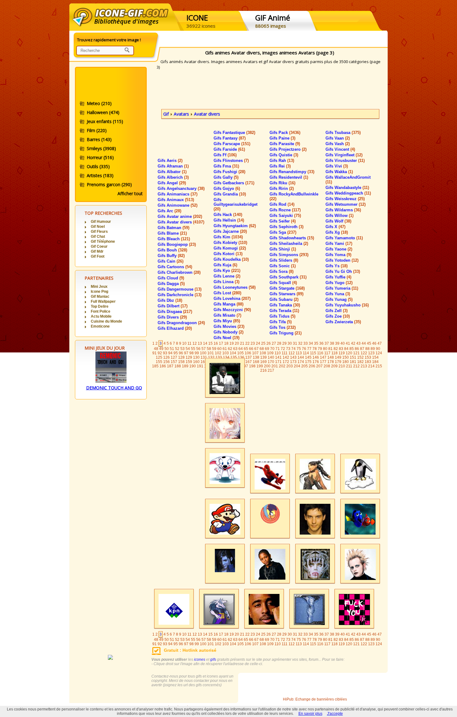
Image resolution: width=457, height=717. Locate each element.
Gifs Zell (336, 310)
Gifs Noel (226, 337)
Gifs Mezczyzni (232, 309)
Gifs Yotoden (341, 260)
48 (156, 349)
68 (262, 349)
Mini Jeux (99, 286)
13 (200, 343)
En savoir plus (310, 713)
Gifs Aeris (170, 160)
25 (263, 343)
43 (358, 343)
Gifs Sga (283, 232)
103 (225, 353)
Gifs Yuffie (338, 277)
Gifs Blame (172, 233)
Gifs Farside (229, 149)
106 (248, 353)
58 (209, 349)
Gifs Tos (283, 327)
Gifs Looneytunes (235, 287)
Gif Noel (98, 226)
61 (225, 349)
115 (313, 353)
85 (351, 349)
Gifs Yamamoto (344, 238)
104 (233, 353)
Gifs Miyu (227, 321)
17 (221, 343)
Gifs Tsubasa (343, 132)
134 (226, 357)
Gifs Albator (172, 171)
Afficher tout (130, 193)
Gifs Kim (228, 237)
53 (182, 349)
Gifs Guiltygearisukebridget (235, 204)
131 (204, 357)
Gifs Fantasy (230, 138)
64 (240, 349)
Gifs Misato (227, 315)
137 (248, 357)
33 (305, 343)
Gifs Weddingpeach (348, 193)
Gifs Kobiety (230, 242)
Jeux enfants (105, 121)
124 (379, 353)
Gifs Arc (169, 211)
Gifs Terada (284, 310)
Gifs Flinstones (231, 160)
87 (362, 349)
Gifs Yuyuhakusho (347, 305)
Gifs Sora (281, 271)
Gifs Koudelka (231, 259)
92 (160, 353)
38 (332, 343)
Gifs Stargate (287, 288)
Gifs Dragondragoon (181, 322)
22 (247, 343)
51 (172, 349)
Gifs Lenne (227, 276)
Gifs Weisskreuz (345, 198)
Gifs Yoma (338, 254)
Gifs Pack (285, 132)
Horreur (100, 157)
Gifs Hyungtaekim (235, 225)
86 (357, 349)
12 (194, 343)
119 (342, 353)
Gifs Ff (225, 155)
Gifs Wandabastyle (347, 187)
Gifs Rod (282, 204)
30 (290, 343)
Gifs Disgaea (175, 311)
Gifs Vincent (340, 149)
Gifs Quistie (284, 155)
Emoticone (100, 326)
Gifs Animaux (176, 199)
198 (252, 366)
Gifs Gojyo (227, 188)
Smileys (101, 148)
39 (337, 343)
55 (193, 349)
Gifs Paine (282, 138)
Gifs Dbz (170, 300)
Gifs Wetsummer (345, 204)
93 (165, 353)
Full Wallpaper (103, 301)
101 (210, 353)
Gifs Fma (226, 166)
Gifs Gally (226, 177)
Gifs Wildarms (343, 210)
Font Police (100, 311)
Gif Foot (97, 256)
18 (226, 343)
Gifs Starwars (286, 294)
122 (364, 353)
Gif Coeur (99, 246)
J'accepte (335, 713)
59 (214, 349)
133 (218, 357)
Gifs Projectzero (288, 149)
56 (198, 349)
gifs (213, 659)
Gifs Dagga (171, 283)
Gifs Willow (339, 215)
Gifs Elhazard (175, 328)
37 (327, 343)
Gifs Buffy (171, 255)
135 (233, 357)
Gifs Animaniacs (177, 194)
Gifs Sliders (284, 260)
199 (259, 366)
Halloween (103, 112)
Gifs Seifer (283, 221)
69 (267, 349)
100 (203, 353)
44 (364, 343)
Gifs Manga (228, 304)
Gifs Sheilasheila (289, 243)
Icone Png (99, 291)
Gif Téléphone (103, 241)
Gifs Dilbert (172, 306)
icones (199, 659)
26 (268, 343)
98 (191, 353)
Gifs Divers (172, 317)
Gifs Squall (283, 282)
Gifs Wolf (338, 221)
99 (197, 353)
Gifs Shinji (283, 249)
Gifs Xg (336, 232)
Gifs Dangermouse (179, 289)
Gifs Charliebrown (179, 272)
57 (203, 349)
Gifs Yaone (338, 249)
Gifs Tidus (282, 316)
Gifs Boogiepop (177, 244)
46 (374, 343)
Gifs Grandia (230, 194)
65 (246, 349)
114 (306, 353)
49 (161, 349)
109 (270, 353)
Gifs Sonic (283, 266)
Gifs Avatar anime (180, 216)
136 (241, 357)
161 (204, 362)
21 (242, 343)
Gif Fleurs (99, 231)
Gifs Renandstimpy (292, 171)
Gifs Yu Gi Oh (342, 271)
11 (189, 343)
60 (219, 349)
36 (321, 343)
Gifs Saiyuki (285, 215)
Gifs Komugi (230, 248)
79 (320, 349)
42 (353, 343)
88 (367, 349)
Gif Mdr (97, 251)
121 (356, 353)
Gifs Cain (170, 261)
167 (248, 362)
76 (304, 349)
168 (256, 362)
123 (371, 353)
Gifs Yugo (339, 282)
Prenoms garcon (109, 184)
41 (348, 343)
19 (231, 343)
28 (279, 343)
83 (341, 349)
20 (237, 343)
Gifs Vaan (337, 138)
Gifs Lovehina (232, 298)
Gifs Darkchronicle (179, 294)
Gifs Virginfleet (343, 155)
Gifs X (335, 226)
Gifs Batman (173, 227)
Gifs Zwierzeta (343, 321)
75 (299, 349)
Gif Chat (98, 236)
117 (327, 353)
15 (210, 343)
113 (299, 353)
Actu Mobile (101, 316)
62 (230, 349)
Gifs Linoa (226, 281)
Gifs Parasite (285, 143)
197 (245, 366)
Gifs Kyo (227, 270)
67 (256, 349)
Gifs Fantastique (234, 132)
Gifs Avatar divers (181, 222)
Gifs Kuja (225, 265)
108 (263, 353)
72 (283, 349)
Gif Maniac (100, 296)
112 (292, 353)
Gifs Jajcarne (230, 231)
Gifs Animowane (177, 205)
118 (334, 353)
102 (218, 353)
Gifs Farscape (232, 143)
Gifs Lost (227, 293)
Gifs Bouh (172, 250)
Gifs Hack (228, 214)
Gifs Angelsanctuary (181, 188)
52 (177, 349)
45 (369, 343)
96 (181, 353)
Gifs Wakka (339, 171)
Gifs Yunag (339, 299)
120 (349, 353)
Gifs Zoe (337, 316)
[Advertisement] (110, 85)
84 (346, 349)
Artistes (100, 175)
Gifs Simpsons (289, 254)
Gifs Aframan (173, 166)
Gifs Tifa (281, 321)
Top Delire (99, 306)
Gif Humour (101, 221)
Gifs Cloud (171, 278)
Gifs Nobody (228, 332)
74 (293, 349)
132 (211, 357)
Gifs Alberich (173, 177)
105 (240, 353)
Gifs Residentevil (289, 177)
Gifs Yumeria (341, 288)
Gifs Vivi (336, 166)
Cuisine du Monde (106, 321)
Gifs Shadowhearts (292, 238)
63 (235, 349)
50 (166, 349)
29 (284, 343)
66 (251, 349)
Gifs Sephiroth (286, 226)
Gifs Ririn (282, 188)
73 (288, 349)
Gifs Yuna (337, 294)
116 (320, 353)
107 (255, 353)
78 (314, 349)
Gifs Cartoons (175, 266)
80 (325, 349)
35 (316, 343)
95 (175, 353)
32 (300, 343)
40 (342, 343)
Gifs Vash (337, 143)
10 (184, 343)
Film (97, 130)
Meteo (99, 103)
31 (295, 343)
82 (336, 349)
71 (277, 349)
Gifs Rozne (285, 210)
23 (253, 343)
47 (379, 343)
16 (216, 343)
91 (154, 353)
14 (205, 343)
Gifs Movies (229, 326)
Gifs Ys (336, 266)
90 (378, 349)
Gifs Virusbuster (345, 160)
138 (256, 357)
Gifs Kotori (228, 253)
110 (278, 353)
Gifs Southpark (288, 277)
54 (188, 349)
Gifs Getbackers (234, 183)
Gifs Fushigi (229, 171)
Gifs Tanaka (285, 305)
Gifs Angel (172, 183)
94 (170, 353)
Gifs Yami (338, 243)
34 (311, 343)
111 (285, 353)
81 (330, 349)
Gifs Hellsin (229, 220)
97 (186, 353)
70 (272, 349)
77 (309, 349)
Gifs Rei (280, 166)
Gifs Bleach (174, 239)
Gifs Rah (282, 160)
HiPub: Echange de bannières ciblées (315, 699)
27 (274, 343)
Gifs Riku (282, 183)
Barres (99, 139)
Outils (98, 166)
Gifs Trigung (286, 333)
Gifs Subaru (284, 299)
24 (258, 343)
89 (373, 349)
